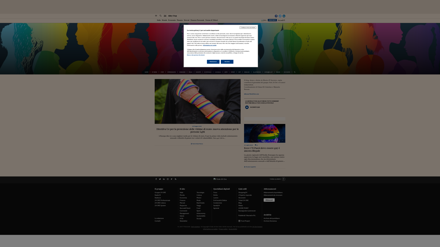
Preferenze (213, 61)
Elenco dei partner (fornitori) (196, 55)
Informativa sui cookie (209, 45)
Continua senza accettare (248, 27)
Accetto (227, 61)
